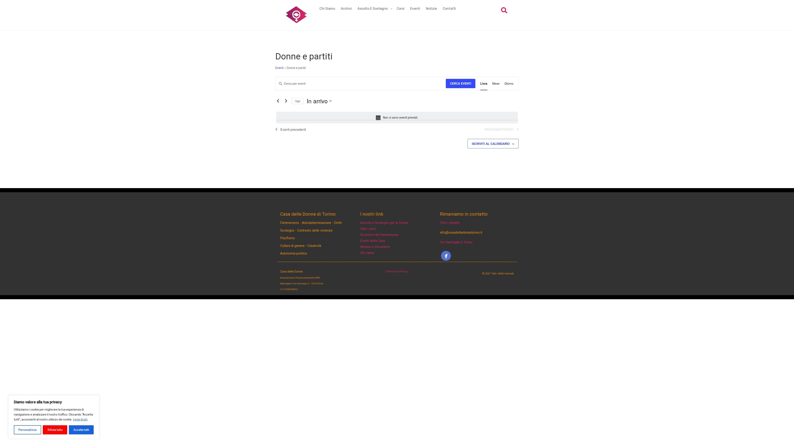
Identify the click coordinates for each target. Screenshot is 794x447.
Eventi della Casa (372, 241)
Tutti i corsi (368, 229)
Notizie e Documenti (375, 247)
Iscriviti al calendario (491, 144)
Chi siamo (327, 9)
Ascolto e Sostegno (373, 9)
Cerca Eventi (460, 83)
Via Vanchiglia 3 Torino (456, 242)
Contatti (449, 9)
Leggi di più (80, 419)
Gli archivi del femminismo (379, 235)
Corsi (400, 9)
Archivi (346, 9)
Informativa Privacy (397, 271)
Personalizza (27, 429)
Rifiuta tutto (55, 429)
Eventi (415, 9)
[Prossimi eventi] (285, 101)
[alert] (397, 117)
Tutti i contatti (449, 223)
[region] (53, 417)
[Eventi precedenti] (277, 101)
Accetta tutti (81, 429)
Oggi (297, 101)
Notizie (431, 9)
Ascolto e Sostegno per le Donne (384, 223)
